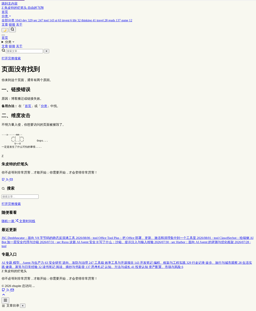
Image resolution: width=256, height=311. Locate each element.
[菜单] (3, 35)
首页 (5, 12)
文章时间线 (27, 221)
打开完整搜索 (11, 58)
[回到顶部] (4, 295)
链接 (12, 24)
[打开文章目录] (5, 300)
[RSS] (8, 180)
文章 (5, 24)
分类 (5, 16)
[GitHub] (4, 180)
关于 (19, 24)
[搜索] (12, 29)
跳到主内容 (10, 3)
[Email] (11, 180)
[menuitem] (12, 20)
